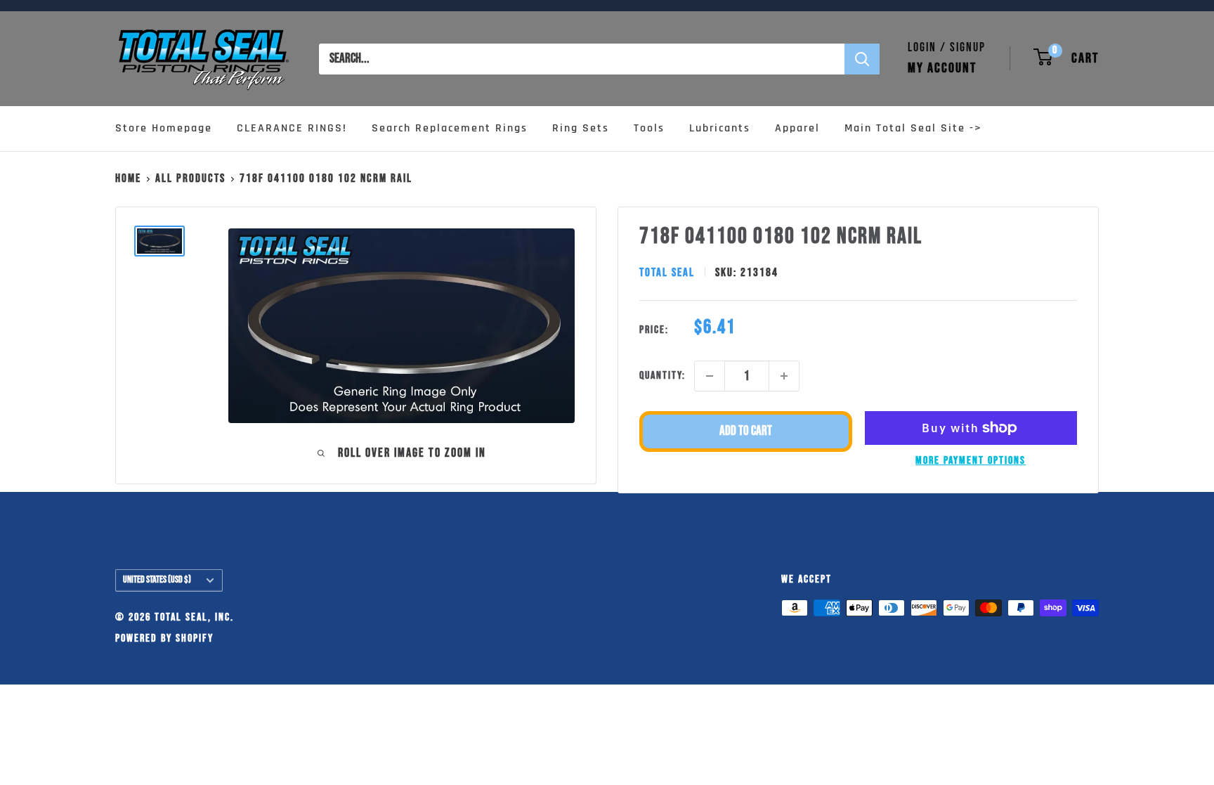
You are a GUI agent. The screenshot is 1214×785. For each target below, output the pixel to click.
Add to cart (745, 431)
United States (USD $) (157, 579)
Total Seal (667, 273)
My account (942, 68)
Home (128, 178)
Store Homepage (163, 128)
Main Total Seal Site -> (913, 128)
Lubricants (719, 128)
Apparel (797, 128)
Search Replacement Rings (450, 128)
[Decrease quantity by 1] (709, 376)
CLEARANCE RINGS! (292, 128)
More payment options (970, 460)
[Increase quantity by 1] (784, 376)
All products (190, 178)
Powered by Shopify (164, 638)
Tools (649, 128)
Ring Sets (580, 128)
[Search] (862, 59)
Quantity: (662, 375)
